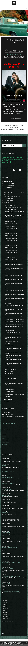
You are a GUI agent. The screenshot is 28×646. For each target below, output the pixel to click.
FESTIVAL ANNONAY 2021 (11, 255)
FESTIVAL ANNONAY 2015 (11, 240)
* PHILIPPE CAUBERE (8, 181)
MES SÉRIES (6, 401)
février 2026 (6, 612)
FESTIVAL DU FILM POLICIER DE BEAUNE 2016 (14, 295)
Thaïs (3, 583)
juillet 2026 (5, 602)
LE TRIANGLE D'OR (7, 495)
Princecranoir (5, 555)
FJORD (4, 465)
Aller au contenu (5, 1)
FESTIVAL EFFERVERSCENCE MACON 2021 (13, 310)
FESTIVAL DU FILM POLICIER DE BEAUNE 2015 (14, 291)
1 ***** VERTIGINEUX (9, 183)
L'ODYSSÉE (5, 512)
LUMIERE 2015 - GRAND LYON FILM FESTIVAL (13, 349)
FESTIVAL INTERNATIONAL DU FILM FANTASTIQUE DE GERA (14, 329)
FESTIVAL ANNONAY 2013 (11, 235)
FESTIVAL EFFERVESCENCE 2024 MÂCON (14, 319)
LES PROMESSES (14, 56)
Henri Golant (5, 442)
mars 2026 (5, 610)
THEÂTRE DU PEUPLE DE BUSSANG (12, 403)
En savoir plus (20, 644)
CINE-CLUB (7, 376)
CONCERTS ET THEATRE (10, 378)
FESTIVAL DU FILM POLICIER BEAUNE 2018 (13, 280)
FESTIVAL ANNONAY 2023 (11, 257)
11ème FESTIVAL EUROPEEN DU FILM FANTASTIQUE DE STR (13, 208)
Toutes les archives (7, 621)
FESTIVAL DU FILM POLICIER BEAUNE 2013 (13, 276)
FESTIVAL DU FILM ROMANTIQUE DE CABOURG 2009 (14, 306)
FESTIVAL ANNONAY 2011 (11, 231)
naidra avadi (19, 130)
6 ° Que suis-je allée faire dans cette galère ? (14, 192)
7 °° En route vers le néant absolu (11, 194)
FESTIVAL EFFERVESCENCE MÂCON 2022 (14, 326)
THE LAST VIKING (7, 507)
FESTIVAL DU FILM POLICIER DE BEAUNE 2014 (14, 287)
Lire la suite (16, 119)
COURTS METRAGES (8, 200)
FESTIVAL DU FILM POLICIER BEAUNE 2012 (13, 272)
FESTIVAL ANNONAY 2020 (11, 252)
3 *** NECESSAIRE (14, 125)
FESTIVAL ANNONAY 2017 (11, 245)
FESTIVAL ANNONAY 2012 (11, 233)
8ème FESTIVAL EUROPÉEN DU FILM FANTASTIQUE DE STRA (14, 212)
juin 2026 (5, 604)
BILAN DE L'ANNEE (9, 373)
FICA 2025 (7, 343)
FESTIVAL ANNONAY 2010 (11, 228)
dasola (3, 532)
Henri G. (4, 540)
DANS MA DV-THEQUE (10, 381)
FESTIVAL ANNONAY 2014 (11, 238)
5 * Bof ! (5, 191)
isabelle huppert (5, 130)
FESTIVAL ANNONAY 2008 (11, 223)
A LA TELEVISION (9, 371)
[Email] (14, 3)
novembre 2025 (6, 618)
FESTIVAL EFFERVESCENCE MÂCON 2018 (14, 324)
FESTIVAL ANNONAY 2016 (11, 243)
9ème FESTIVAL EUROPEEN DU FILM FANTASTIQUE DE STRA (14, 216)
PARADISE (5, 460)
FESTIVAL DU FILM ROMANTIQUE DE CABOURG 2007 (14, 302)
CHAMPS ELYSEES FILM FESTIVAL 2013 (14, 219)
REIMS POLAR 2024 (9, 367)
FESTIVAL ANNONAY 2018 (11, 247)
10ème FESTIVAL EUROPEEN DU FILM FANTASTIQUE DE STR (13, 205)
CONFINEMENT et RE (8, 198)
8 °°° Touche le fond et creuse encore (12, 196)
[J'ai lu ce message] (26, 642)
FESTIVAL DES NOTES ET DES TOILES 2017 (14, 265)
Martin (3, 525)
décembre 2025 (6, 616)
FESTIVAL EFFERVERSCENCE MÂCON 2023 (13, 314)
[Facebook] (8, 170)
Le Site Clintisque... (6, 412)
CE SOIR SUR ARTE (7, 489)
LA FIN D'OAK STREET (8, 471)
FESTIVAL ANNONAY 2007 (11, 221)
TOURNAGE (8, 396)
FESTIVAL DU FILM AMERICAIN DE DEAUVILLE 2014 (14, 269)
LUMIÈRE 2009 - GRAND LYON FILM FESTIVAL (13, 356)
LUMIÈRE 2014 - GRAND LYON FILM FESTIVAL (13, 364)
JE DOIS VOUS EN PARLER (10, 369)
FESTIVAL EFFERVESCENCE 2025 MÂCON (14, 321)
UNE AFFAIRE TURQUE (8, 483)
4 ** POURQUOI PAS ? (9, 189)
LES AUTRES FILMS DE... (10, 389)
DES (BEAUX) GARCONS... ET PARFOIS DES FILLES (14, 384)
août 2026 (5, 600)
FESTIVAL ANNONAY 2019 (11, 250)
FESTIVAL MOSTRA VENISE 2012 (12, 332)
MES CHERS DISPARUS (10, 391)
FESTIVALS (6, 202)
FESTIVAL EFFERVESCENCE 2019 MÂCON (14, 317)
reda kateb (13, 130)
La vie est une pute (8, 399)
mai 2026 (5, 606)
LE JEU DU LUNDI (9, 387)
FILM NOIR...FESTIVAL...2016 (11, 345)
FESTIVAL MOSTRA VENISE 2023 (12, 335)
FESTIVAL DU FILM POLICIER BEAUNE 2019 (13, 284)
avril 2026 (5, 608)
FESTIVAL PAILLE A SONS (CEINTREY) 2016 (13, 338)
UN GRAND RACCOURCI (8, 477)
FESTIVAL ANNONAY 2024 (11, 259)
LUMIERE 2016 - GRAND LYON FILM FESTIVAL (13, 352)
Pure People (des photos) (8, 414)
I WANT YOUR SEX (7, 501)
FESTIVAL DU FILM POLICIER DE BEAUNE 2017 (14, 299)
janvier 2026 (6, 614)
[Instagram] (14, 170)
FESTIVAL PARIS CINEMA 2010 (12, 341)
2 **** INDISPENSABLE (9, 185)
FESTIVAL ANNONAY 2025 (11, 262)
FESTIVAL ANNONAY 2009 (11, 226)
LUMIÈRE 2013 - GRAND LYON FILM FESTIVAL (13, 360)
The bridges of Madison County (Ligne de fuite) (13, 416)
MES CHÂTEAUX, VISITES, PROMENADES (14, 394)
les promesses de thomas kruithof (13, 129)
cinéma (25, 129)
